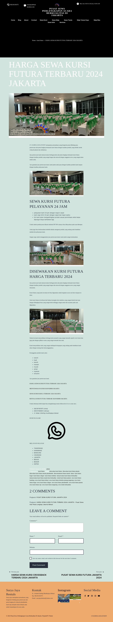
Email (60, 536)
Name (32, 536)
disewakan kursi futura (55, 471)
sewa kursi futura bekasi (42, 480)
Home (34, 40)
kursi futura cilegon (38, 475)
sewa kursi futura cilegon (44, 482)
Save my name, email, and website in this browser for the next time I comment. (54, 558)
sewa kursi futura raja (35, 484)
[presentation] (59, 602)
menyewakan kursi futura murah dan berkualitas (43, 478)
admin (48, 469)
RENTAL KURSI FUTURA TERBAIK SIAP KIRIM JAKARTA (48, 398)
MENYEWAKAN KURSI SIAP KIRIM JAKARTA (44, 388)
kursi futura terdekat (50, 475)
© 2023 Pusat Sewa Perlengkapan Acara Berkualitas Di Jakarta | (24, 616)
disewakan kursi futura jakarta (71, 471)
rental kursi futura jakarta (64, 478)
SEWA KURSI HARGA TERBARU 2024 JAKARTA (45, 393)
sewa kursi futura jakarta (76, 482)
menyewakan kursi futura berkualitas (67, 475)
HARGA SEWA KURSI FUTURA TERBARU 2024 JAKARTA (48, 383)
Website (32, 547)
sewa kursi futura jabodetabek (60, 482)
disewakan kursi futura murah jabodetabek (41, 473)
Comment (33, 521)
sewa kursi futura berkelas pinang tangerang (61, 480)
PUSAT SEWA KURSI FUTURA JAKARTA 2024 (52, 497)
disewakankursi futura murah (62, 473)
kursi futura (40, 40)
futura (72, 473)
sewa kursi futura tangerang (50, 484)
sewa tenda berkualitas (64, 484)
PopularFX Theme (47, 616)
